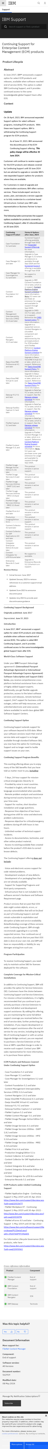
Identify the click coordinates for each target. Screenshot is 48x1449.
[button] (46, 1416)
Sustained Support (32, 266)
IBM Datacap (13, 1304)
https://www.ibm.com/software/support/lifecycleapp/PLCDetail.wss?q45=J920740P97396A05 (24, 1230)
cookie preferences (10, 1433)
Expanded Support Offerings (32, 246)
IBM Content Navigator (13, 1296)
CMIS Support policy (33, 318)
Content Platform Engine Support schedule (32, 350)
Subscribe (9, 1403)
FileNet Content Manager (14, 1278)
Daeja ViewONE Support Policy (33, 367)
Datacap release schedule (31, 398)
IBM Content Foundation (13, 1287)
